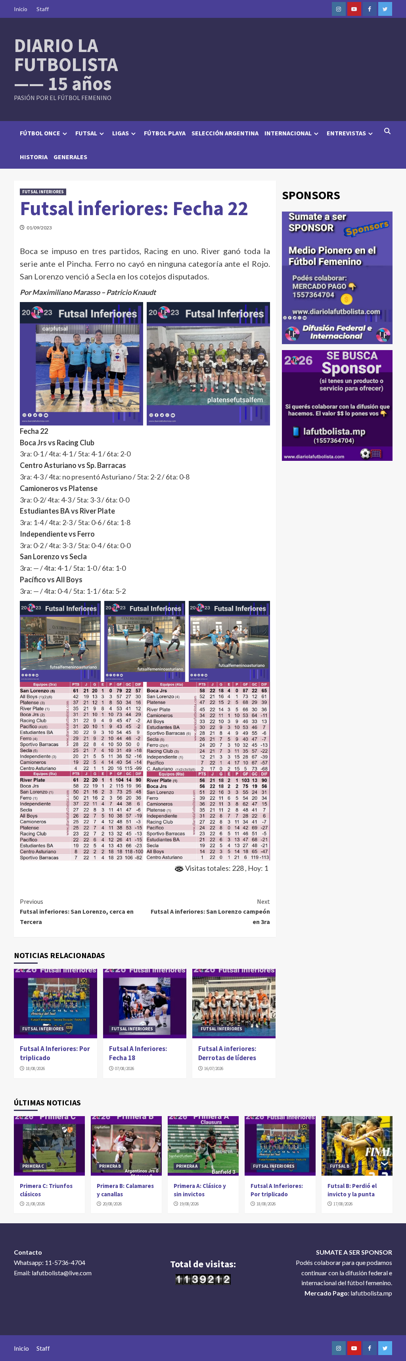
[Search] (388, 131)
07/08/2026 (124, 1068)
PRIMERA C (33, 1166)
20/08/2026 (112, 1204)
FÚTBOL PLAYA (165, 133)
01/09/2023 (39, 228)
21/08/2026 (35, 1204)
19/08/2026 (189, 1204)
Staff (42, 9)
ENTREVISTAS (346, 133)
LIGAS (120, 133)
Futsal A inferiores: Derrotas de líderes (227, 1053)
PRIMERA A (186, 1166)
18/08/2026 (35, 1068)
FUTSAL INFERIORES (43, 191)
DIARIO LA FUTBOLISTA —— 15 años (66, 64)
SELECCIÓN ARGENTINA (225, 133)
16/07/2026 (213, 1068)
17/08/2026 (342, 1204)
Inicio (20, 9)
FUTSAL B (339, 1166)
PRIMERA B (110, 1166)
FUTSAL (86, 133)
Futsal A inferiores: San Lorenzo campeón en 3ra (210, 911)
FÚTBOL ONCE (40, 133)
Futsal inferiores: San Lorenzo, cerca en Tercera (77, 911)
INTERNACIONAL (288, 133)
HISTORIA (34, 157)
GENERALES (70, 157)
